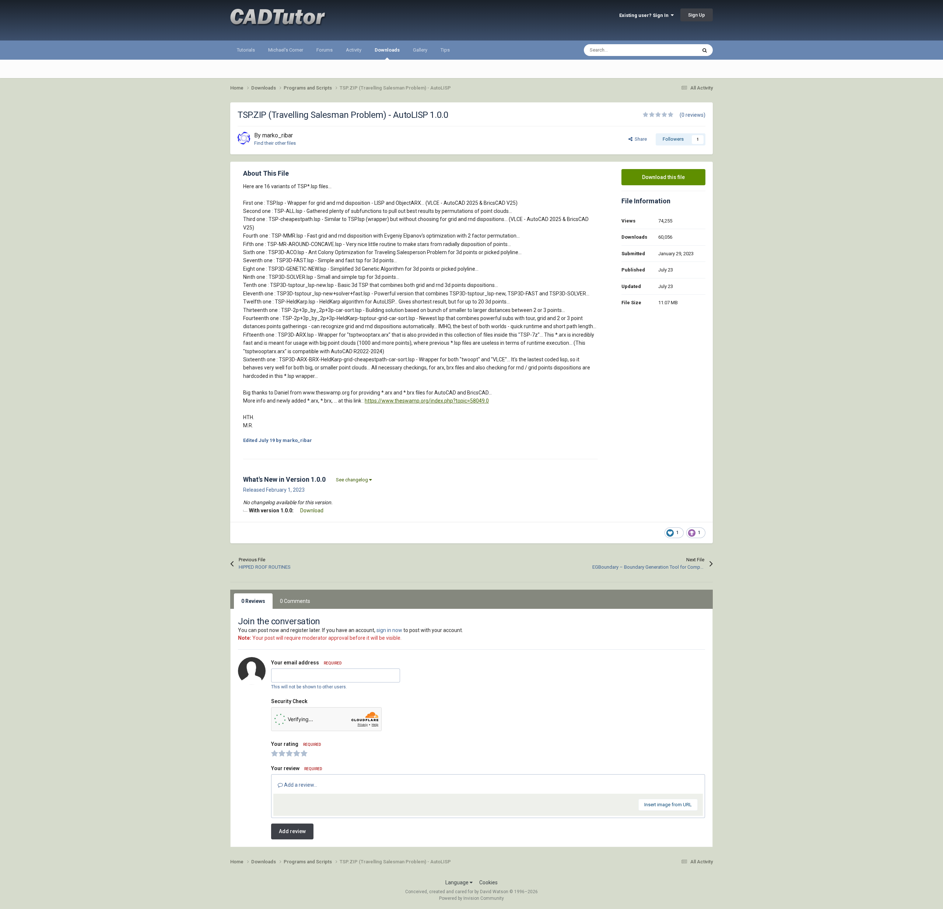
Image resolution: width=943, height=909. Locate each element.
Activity (353, 50)
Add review (292, 831)
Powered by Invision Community (471, 898)
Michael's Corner (285, 50)
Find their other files (275, 143)
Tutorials (246, 50)
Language (457, 882)
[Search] (705, 50)
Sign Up (696, 15)
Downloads (387, 50)
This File (678, 50)
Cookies (488, 882)
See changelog (352, 479)
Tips (445, 50)
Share (639, 139)
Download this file (663, 177)
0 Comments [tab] (295, 601)
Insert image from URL (668, 804)
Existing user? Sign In (645, 15)
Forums (324, 50)
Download (311, 510)
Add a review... (300, 785)
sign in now (389, 630)
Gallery (420, 50)
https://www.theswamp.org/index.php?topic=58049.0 (427, 401)
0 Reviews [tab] (253, 601)
